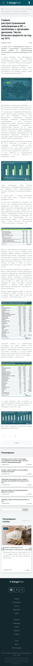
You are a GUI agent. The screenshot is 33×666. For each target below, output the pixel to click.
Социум (16, 634)
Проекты (16, 630)
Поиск (25, 509)
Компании (16, 623)
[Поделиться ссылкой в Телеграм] (4, 436)
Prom (15, 2)
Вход (16, 644)
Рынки (5, 528)
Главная (16, 599)
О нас (16, 641)
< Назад (16, 443)
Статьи (16, 606)
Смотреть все (25, 520)
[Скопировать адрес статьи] (15, 436)
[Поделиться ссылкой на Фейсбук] (9, 436)
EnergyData (16, 602)
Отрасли (17, 620)
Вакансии (16, 609)
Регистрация (16, 648)
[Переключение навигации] (3, 3)
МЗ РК (16, 428)
